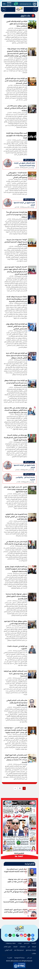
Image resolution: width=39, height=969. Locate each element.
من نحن (29, 958)
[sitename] (19, 929)
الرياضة (34, 946)
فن (29, 946)
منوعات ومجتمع (31, 950)
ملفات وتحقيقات (11, 943)
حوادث (20, 943)
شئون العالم (7, 946)
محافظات (22, 946)
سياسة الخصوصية (19, 958)
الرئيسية (34, 943)
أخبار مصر (26, 943)
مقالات (34, 953)
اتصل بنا (9, 958)
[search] (4, 9)
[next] (15, 788)
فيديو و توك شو (19, 950)
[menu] (35, 9)
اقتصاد (15, 946)
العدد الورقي (8, 950)
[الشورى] (19, 9)
